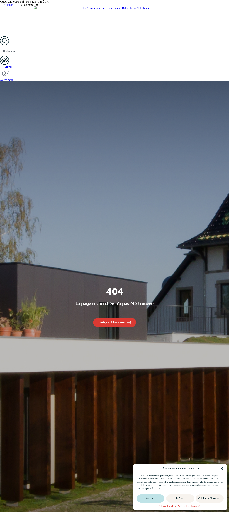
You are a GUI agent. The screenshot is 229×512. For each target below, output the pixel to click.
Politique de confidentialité (188, 506)
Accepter (150, 498)
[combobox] (114, 51)
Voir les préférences (209, 498)
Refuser (180, 498)
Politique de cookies (167, 506)
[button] (222, 468)
